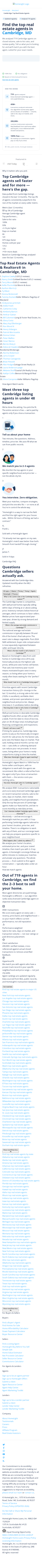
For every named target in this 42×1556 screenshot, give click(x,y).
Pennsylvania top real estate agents (18, 1269)
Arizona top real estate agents (15, 1163)
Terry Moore (7, 282)
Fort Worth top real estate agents (17, 1060)
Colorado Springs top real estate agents (19, 1057)
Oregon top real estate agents (15, 1266)
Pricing (20, 591)
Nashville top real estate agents (16, 1027)
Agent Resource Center (12, 1384)
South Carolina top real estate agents (18, 1274)
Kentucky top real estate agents (16, 1207)
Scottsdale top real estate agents (16, 1063)
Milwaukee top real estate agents (16, 1101)
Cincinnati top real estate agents (16, 1119)
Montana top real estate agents (16, 1233)
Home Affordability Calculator (15, 1328)
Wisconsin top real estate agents (16, 1301)
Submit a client (8, 1381)
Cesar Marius (9, 341)
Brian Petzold (9, 361)
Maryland (15, 10)
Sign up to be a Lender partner (15, 1400)
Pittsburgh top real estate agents (16, 1133)
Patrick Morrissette (11, 332)
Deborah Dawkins (11, 347)
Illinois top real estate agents (15, 1195)
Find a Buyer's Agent (11, 1322)
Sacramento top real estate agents (17, 1089)
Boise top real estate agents (14, 1139)
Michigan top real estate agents (16, 1221)
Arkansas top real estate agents (16, 1166)
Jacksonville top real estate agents (17, 1033)
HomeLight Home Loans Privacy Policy (19, 1538)
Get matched (7, 987)
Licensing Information (11, 1541)
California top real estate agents (16, 1169)
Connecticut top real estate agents (17, 1175)
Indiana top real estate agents (15, 1198)
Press (4, 1427)
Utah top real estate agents (14, 1286)
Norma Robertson (11, 353)
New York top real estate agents (16, 995)
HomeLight (6, 10)
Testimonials (8, 1421)
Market (13, 591)
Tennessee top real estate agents (17, 1280)
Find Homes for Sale (11, 1325)
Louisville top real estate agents (16, 1104)
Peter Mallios (8, 338)
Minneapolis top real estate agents (17, 1127)
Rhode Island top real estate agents (17, 1271)
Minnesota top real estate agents (16, 1224)
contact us (29, 1492)
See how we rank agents (10, 80)
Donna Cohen (9, 335)
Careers (5, 1424)
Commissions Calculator (13, 1361)
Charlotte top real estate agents (16, 1022)
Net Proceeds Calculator (13, 1355)
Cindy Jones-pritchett (11, 303)
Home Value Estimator (12, 1352)
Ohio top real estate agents (14, 1260)
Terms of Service (9, 1503)
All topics (6, 591)
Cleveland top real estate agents (16, 1116)
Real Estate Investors (11, 1433)
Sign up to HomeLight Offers (14, 1378)
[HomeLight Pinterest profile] (3, 1458)
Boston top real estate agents (15, 1095)
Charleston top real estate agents (17, 1121)
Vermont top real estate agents (16, 1289)
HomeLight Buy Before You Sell (15, 1347)
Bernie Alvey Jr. (9, 344)
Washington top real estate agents (17, 1080)
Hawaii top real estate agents (15, 1189)
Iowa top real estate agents (14, 1201)
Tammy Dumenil (9, 297)
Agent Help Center (10, 1387)
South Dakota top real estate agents (18, 1277)
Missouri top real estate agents (16, 1230)
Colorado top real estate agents (16, 1172)
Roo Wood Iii (8, 326)
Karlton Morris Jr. (9, 288)
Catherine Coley (10, 309)
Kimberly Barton (10, 311)
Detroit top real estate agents (15, 1130)
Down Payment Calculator (13, 1331)
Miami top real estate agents (14, 1066)
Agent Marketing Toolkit (12, 1390)
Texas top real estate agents (14, 1283)
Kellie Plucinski (8, 285)
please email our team (12, 1492)
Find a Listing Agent (10, 1344)
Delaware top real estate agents (16, 1177)
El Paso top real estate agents (15, 1083)
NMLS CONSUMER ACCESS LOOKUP (17, 1535)
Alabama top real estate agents (16, 1157)
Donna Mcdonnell (10, 294)
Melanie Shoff (9, 370)
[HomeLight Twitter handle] (3, 1445)
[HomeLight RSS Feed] (3, 1461)
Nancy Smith (7, 279)
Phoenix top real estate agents (15, 1013)
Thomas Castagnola (11, 358)
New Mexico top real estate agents (17, 1248)
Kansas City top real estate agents (17, 1092)
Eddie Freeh (8, 306)
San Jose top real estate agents (15, 1110)
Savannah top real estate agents (16, 1142)
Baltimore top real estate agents (16, 1098)
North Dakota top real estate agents (18, 1257)
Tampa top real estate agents (15, 1072)
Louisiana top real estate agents (16, 1210)
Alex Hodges (8, 364)
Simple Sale (7, 1349)
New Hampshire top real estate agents (19, 1242)
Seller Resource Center (12, 1358)
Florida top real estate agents (15, 1183)
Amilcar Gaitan (9, 314)
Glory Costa (8, 320)
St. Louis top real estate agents (15, 1113)
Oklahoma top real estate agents (16, 1263)
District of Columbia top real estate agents (21, 1180)
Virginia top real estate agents (15, 1292)
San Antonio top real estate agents (17, 1007)
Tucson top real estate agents (15, 1086)
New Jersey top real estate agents (17, 1245)
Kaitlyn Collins (9, 373)
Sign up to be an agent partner (15, 1375)
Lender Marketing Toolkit (13, 1409)
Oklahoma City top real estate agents (18, 1069)
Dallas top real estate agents (14, 1016)
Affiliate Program (9, 1430)
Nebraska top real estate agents (16, 1236)
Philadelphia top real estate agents (17, 1030)
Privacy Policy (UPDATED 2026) (15, 1506)
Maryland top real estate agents (16, 1216)
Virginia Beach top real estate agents (18, 1107)
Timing (26, 591)
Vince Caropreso (10, 379)
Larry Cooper (9, 355)
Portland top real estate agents (16, 1051)
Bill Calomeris (9, 317)
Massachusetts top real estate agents (18, 1219)
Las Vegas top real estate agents (16, 1025)
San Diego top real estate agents (16, 1010)
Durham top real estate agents (15, 1145)
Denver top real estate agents (15, 1036)
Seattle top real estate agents (15, 1054)
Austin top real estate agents (15, 1019)
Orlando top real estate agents (15, 1077)
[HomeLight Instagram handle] (3, 1451)
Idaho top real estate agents (14, 1192)
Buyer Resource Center (12, 1334)
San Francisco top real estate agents (18, 1042)
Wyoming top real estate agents (16, 1304)
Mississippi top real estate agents (17, 1227)
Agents (33, 591)
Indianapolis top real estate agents (17, 1045)
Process (15, 594)
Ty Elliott (5, 291)
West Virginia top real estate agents (18, 1298)
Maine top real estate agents (14, 1213)
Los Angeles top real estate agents (17, 998)
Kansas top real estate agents (15, 1204)
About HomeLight (10, 1418)
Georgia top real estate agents (15, 1186)
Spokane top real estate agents (16, 1124)
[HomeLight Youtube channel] (3, 1454)
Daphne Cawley (9, 276)
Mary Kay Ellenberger (12, 323)
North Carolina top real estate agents (18, 1254)
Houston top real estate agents (16, 1004)
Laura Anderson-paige (13, 367)
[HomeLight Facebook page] (3, 1448)
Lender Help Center (10, 1406)
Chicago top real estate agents (15, 1001)
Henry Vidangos (10, 329)
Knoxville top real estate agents (16, 1136)
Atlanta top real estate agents (15, 1039)
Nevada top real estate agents (15, 1239)
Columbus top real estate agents (16, 1048)
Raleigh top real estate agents (15, 1075)
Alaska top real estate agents (15, 1160)
